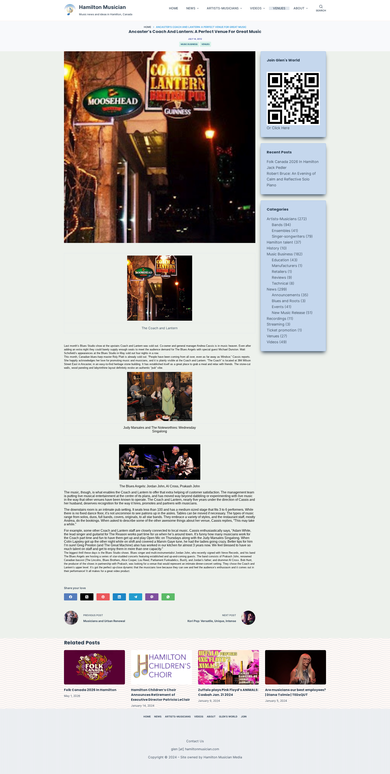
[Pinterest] (103, 596)
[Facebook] (70, 596)
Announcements (286, 295)
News (271, 289)
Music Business (189, 44)
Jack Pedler (277, 167)
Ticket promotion (282, 330)
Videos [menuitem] (198, 716)
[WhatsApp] (168, 596)
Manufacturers (284, 265)
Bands (277, 225)
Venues (205, 44)
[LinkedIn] (119, 596)
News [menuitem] (157, 716)
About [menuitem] (211, 716)
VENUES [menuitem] (279, 8)
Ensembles (281, 230)
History (273, 248)
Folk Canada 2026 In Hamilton (293, 162)
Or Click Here (278, 128)
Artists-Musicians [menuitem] (178, 716)
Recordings (276, 318)
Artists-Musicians (282, 219)
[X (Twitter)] (86, 596)
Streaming (275, 324)
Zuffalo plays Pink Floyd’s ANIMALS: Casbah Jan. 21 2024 (228, 692)
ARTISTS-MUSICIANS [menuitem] (223, 8)
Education (280, 260)
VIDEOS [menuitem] (256, 8)
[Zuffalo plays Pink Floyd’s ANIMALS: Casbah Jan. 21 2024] (228, 667)
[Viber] (151, 596)
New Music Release (288, 312)
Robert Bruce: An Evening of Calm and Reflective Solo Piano (291, 179)
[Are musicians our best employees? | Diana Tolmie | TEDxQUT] (295, 667)
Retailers (279, 271)
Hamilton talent (280, 242)
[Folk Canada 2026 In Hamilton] (94, 667)
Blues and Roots (286, 301)
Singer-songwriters (288, 236)
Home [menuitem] (147, 716)
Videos (272, 342)
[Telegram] (135, 596)
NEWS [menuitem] (190, 8)
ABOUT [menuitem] (299, 8)
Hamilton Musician (102, 7)
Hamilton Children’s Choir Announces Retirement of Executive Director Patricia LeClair (160, 695)
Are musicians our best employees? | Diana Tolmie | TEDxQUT (295, 692)
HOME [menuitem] (173, 8)
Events (278, 307)
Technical (280, 283)
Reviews (279, 277)
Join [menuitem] (244, 716)
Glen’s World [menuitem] (228, 716)
